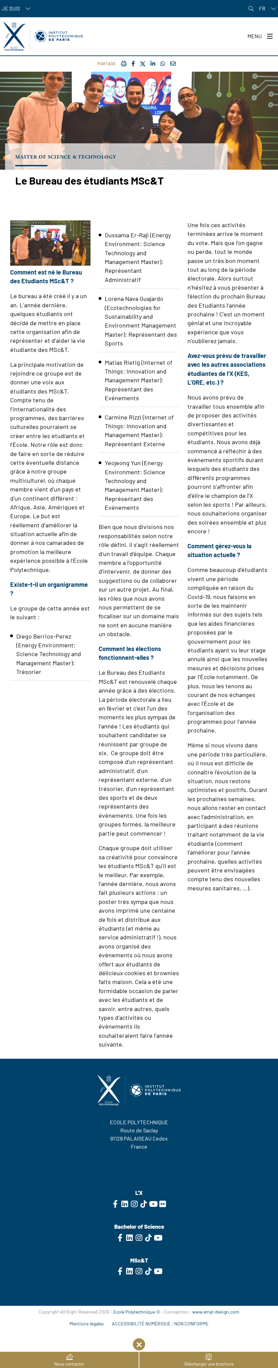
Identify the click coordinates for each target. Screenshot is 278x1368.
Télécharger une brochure (209, 1364)
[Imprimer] (123, 63)
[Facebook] (133, 63)
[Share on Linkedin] (153, 63)
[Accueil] (43, 36)
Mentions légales (87, 1323)
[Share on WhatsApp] (162, 63)
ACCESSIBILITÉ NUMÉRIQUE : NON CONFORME (160, 1323)
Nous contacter (69, 1364)
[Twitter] (142, 64)
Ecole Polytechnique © (136, 1312)
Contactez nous (139, 1160)
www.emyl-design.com (215, 1312)
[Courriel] (173, 63)
